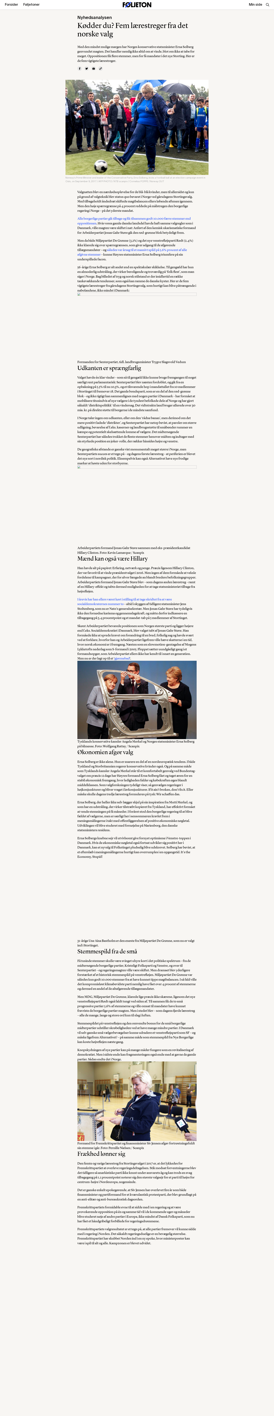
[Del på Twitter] (86, 68)
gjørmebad (122, 658)
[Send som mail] (93, 68)
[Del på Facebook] (79, 68)
